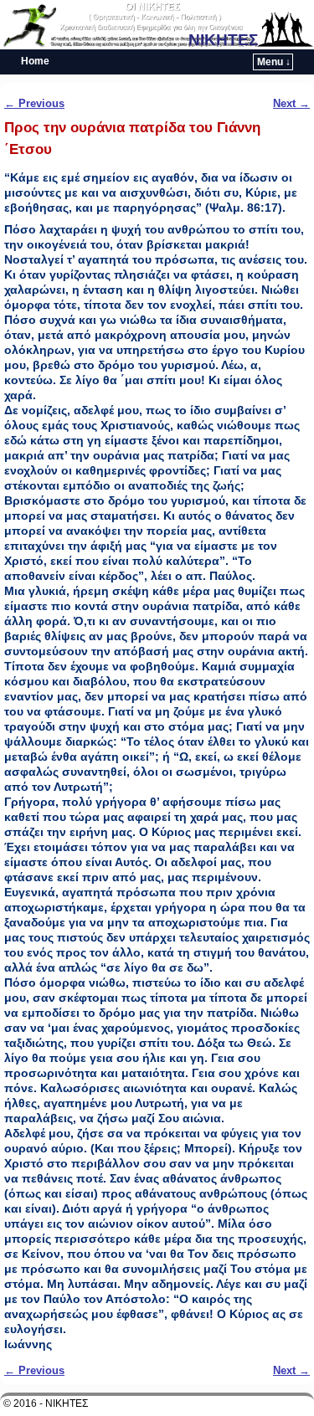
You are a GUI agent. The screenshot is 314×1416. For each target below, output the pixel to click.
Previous (34, 103)
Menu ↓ (274, 62)
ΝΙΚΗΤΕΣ (223, 40)
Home (35, 61)
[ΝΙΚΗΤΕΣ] (157, 24)
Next (291, 103)
